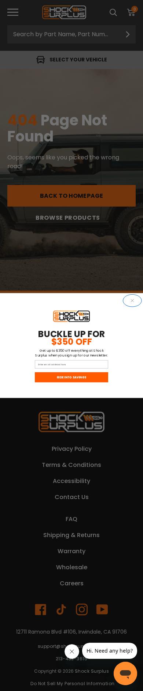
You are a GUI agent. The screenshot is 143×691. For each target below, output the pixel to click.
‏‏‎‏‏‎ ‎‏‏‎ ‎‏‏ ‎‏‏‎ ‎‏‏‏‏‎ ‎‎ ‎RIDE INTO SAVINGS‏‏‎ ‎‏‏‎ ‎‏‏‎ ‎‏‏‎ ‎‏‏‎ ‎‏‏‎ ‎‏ (71, 377)
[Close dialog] (132, 301)
